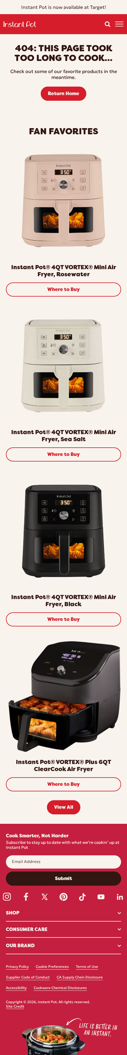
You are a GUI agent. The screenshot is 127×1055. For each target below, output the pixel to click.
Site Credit (15, 1006)
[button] (107, 24)
